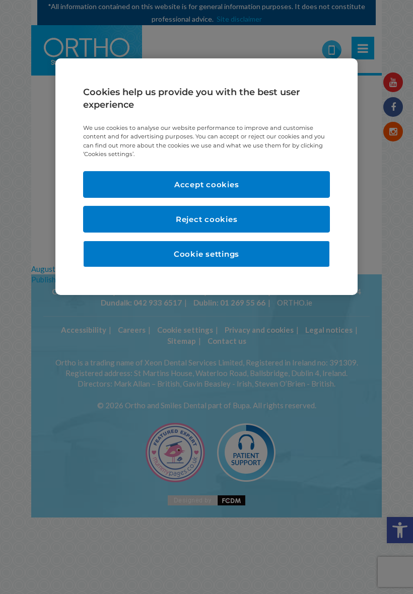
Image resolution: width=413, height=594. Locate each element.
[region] (206, 176)
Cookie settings (206, 254)
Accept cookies (206, 184)
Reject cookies (207, 219)
